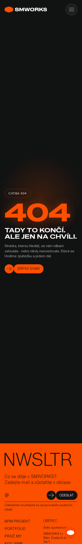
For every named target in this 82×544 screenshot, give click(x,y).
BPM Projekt (17, 521)
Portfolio (15, 529)
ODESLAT (66, 495)
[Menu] (71, 9)
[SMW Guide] (70, 532)
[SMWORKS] (26, 9)
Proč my (13, 536)
